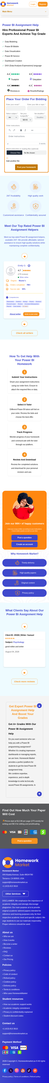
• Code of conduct (9, 974)
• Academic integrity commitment (16, 1008)
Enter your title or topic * (36, 104)
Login (33, 4)
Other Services (13, 894)
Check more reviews (24, 681)
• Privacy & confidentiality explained (17, 1012)
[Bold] (21, 130)
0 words (42, 143)
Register (42, 4)
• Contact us (7, 956)
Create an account (24, 544)
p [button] (7, 143)
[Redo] (14, 130)
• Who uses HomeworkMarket (14, 993)
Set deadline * (39, 113)
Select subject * (12, 113)
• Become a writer (9, 944)
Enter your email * (13, 104)
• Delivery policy (9, 986)
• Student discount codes (12, 1016)
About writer (15, 314)
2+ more (25, 306)
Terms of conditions (21, 1076)
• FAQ (4, 952)
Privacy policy (7, 1076)
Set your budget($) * (24, 115)
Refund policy (35, 1076)
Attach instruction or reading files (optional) (22, 149)
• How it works (8, 940)
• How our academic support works (17, 1004)
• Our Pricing (7, 959)
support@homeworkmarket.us (15, 882)
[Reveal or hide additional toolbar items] (32, 130)
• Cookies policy (9, 982)
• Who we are (8, 936)
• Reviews (6, 948)
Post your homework (26, 167)
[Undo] (10, 130)
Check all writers (24, 333)
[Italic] (25, 130)
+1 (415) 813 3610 (10, 886)
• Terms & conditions (11, 989)
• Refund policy (8, 978)
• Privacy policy (8, 970)
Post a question (24, 538)
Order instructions (13, 125)
